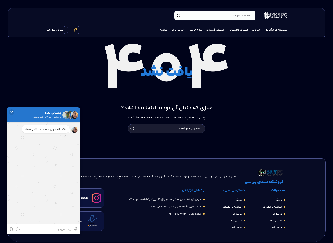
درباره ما (277, 214)
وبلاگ (279, 200)
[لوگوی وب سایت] (275, 15)
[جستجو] (178, 15)
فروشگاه (277, 228)
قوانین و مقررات (272, 207)
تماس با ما (276, 221)
